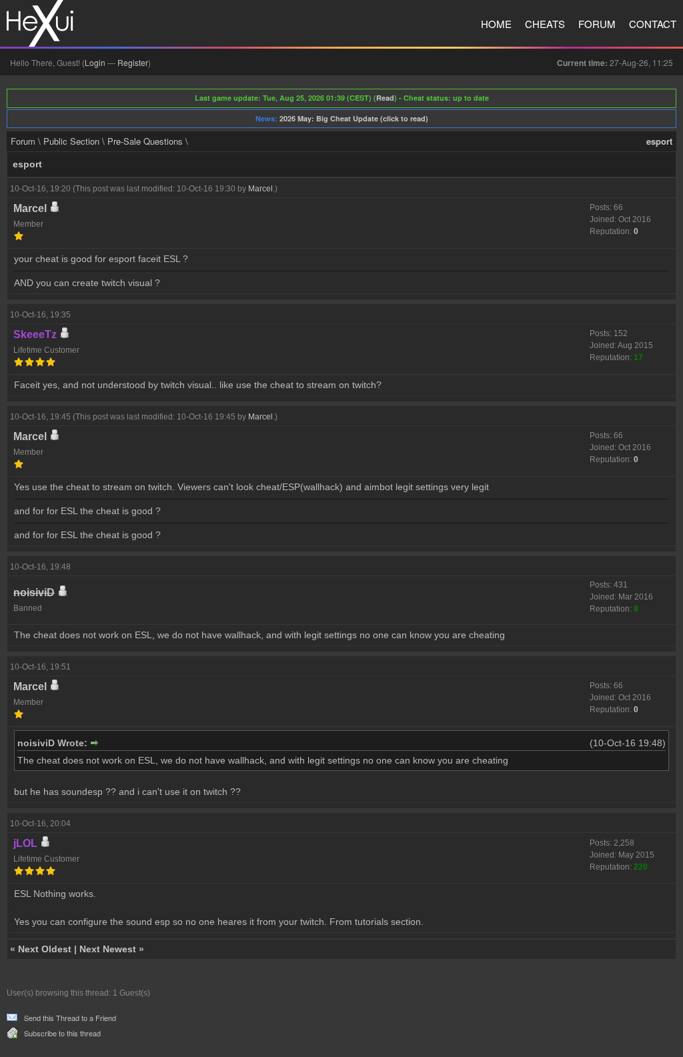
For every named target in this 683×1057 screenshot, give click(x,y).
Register (132, 62)
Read (385, 98)
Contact (652, 24)
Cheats (545, 24)
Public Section (71, 141)
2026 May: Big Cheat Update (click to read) (353, 118)
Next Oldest (44, 949)
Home (496, 24)
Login (95, 62)
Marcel (260, 188)
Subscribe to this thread (62, 1033)
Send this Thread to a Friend (70, 1017)
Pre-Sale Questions (145, 141)
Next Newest (107, 949)
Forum (597, 24)
